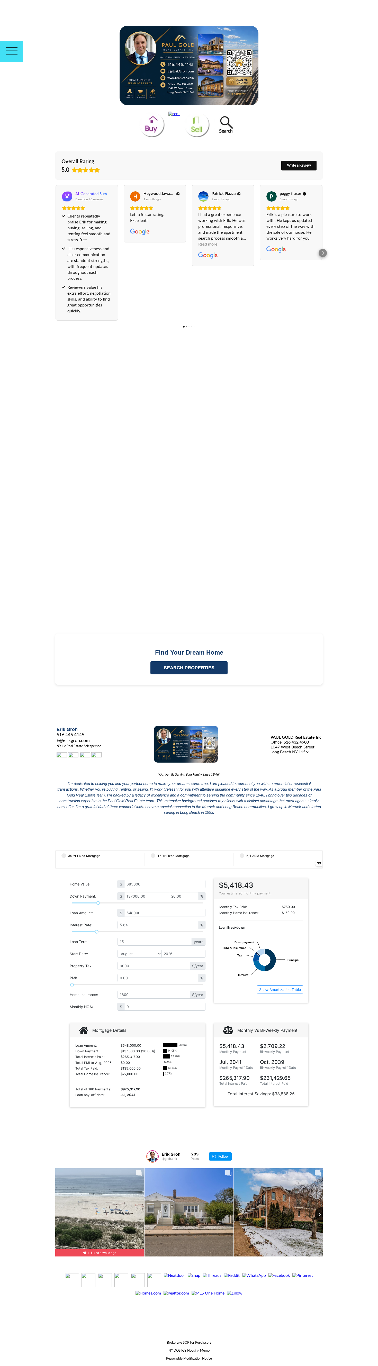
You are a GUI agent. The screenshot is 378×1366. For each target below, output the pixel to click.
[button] (55, 253)
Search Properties (189, 667)
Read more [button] (207, 244)
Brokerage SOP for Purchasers (189, 1342)
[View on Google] (135, 196)
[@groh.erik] (152, 1156)
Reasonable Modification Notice (189, 1358)
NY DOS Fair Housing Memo (189, 1350)
